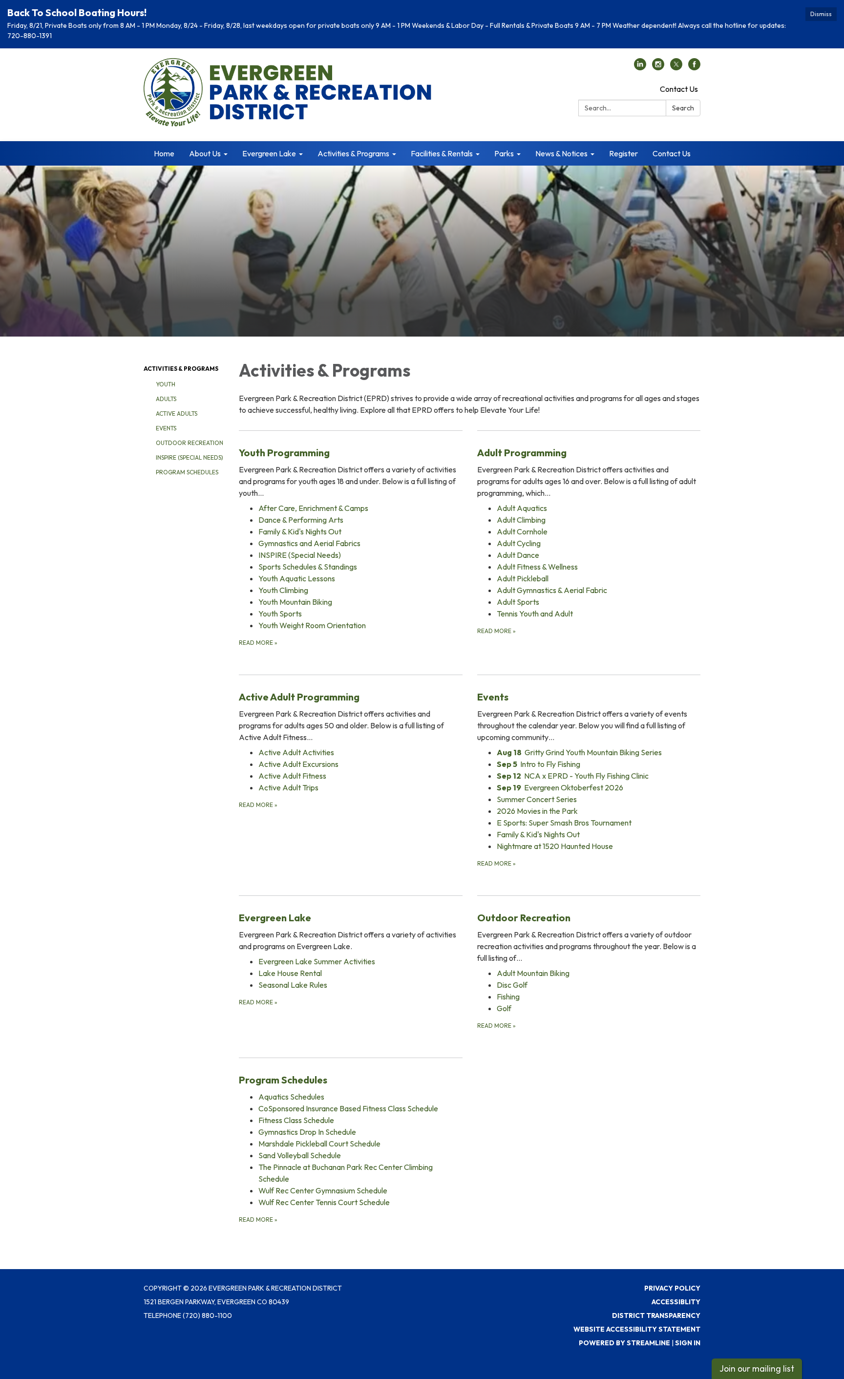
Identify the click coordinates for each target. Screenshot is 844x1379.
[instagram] (658, 67)
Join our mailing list (756, 1368)
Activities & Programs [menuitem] (353, 153)
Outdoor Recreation (189, 442)
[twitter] (676, 67)
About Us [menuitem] (205, 153)
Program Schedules (187, 472)
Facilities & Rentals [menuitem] (442, 153)
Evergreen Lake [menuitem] (269, 153)
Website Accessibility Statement (636, 1329)
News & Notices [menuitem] (561, 153)
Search (683, 108)
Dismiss (821, 14)
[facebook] (694, 67)
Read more (258, 642)
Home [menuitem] (164, 153)
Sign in (687, 1342)
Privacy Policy (672, 1288)
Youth (165, 384)
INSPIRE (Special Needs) (189, 457)
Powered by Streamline (624, 1342)
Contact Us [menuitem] (672, 153)
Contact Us (679, 89)
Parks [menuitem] (504, 153)
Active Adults (176, 413)
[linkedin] (640, 67)
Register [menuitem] (623, 153)
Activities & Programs (181, 368)
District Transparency (656, 1315)
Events (166, 428)
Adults (166, 399)
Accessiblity (676, 1301)
